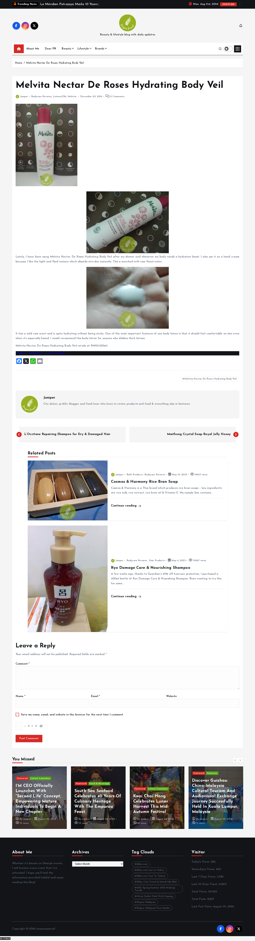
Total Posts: (199, 899)
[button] (235, 760)
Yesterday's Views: (204, 869)
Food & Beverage (59, 784)
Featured (41, 784)
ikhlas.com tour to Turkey (150, 870)
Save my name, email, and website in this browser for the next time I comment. (72, 714)
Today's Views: (201, 861)
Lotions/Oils (59, 96)
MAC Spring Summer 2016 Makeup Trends (155, 889)
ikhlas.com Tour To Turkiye (150, 876)
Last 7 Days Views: (204, 876)
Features (172, 773)
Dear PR (50, 48)
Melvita (72, 96)
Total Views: (200, 891)
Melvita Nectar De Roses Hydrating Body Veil (55, 63)
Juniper (24, 96)
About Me (32, 48)
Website (171, 696)
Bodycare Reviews (41, 96)
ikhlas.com (142, 864)
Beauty (66, 48)
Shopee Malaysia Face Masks (153, 908)
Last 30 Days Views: (205, 884)
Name (20, 696)
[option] (58, 797)
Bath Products (135, 474)
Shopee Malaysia (145, 902)
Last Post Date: (202, 906)
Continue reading (124, 505)
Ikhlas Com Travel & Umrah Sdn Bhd (156, 882)
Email (95, 696)
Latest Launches (118, 789)
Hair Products (157, 560)
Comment (22, 664)
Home (18, 63)
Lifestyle (83, 48)
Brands (99, 48)
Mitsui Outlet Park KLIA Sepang (154, 896)
